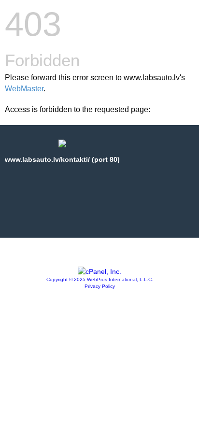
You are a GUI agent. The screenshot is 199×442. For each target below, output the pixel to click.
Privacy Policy (100, 286)
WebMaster (24, 89)
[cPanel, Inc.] (99, 271)
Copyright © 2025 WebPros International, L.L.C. (99, 279)
